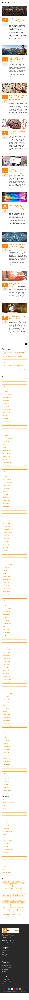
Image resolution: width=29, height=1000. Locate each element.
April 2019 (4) (6, 547)
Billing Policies (6, 953)
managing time (6, 900)
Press (4, 837)
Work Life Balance (7, 872)
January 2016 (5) (6, 647)
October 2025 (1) (7, 406)
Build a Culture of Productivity (14, 881)
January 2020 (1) (6, 520)
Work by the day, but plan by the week (16, 170)
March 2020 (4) (6, 515)
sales (8, 909)
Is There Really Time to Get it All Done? (17, 317)
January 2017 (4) (6, 611)
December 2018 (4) (7, 559)
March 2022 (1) (6, 476)
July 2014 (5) (6, 699)
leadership (9, 897)
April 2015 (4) (6, 673)
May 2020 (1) (6, 509)
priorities (13, 905)
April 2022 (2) (6, 474)
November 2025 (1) (7, 403)
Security (4, 957)
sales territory (13, 909)
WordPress (5, 869)
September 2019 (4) (7, 532)
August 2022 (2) (6, 465)
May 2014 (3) (6, 705)
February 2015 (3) (7, 679)
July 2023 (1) (6, 441)
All (3, 799)
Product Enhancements (8, 840)
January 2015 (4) (6, 682)
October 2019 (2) (7, 529)
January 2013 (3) (6, 746)
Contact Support (6, 981)
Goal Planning (10, 895)
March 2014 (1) (6, 711)
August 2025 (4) (6, 412)
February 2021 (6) (7, 500)
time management (7, 914)
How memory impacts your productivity (17, 132)
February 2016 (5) (7, 644)
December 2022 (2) (7, 453)
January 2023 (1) (6, 450)
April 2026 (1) (6, 389)
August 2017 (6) (6, 591)
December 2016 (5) (7, 614)
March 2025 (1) (6, 418)
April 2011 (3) (6, 784)
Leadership (5, 822)
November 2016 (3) (7, 617)
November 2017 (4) (7, 582)
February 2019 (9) (7, 553)
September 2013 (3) (7, 729)
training (14, 914)
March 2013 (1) (6, 743)
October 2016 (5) (7, 620)
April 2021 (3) (6, 494)
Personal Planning (7, 967)
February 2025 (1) (7, 421)
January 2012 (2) (6, 761)
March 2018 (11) (6, 573)
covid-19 (11, 888)
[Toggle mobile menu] (26, 3)
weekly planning (6, 916)
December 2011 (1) (7, 764)
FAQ (3, 984)
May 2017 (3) (6, 600)
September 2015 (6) (7, 658)
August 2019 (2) (6, 535)
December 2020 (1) (7, 503)
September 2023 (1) (7, 438)
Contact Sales (5, 979)
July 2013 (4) (6, 734)
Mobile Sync (6, 828)
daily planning (23, 893)
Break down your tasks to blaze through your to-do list (18, 20)
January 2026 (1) (6, 397)
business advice (6, 883)
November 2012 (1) (7, 752)
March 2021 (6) (6, 497)
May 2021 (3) (6, 491)
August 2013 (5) (6, 732)
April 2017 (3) (6, 603)
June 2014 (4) (6, 702)
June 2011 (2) (6, 778)
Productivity (6, 846)
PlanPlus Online (6, 905)
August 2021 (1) (6, 485)
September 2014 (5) (7, 693)
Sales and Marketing (8, 858)
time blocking (17, 912)
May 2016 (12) (6, 635)
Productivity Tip (13, 907)
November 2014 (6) (7, 688)
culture (20, 888)
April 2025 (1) (6, 415)
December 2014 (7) (7, 685)
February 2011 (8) (7, 790)
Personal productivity (14, 902)
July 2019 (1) (6, 538)
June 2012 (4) (6, 755)
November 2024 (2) (7, 430)
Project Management (8, 849)
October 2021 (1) (7, 479)
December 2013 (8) (7, 720)
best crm (5, 881)
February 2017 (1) (7, 608)
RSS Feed (4, 971)
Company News (6, 808)
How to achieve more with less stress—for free (16, 59)
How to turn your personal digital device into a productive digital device (17, 207)
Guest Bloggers (6, 820)
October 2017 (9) (7, 585)
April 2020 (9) (6, 512)
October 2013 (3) (7, 726)
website (5, 866)
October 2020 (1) (7, 506)
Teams (4, 861)
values (19, 914)
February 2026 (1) (7, 394)
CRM (4, 811)
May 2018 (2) (6, 567)
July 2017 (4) (6, 594)
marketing (13, 900)
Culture (4, 814)
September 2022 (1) (7, 462)
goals (16, 895)
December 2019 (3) (7, 523)
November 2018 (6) (7, 562)
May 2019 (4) (6, 544)
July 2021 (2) (6, 488)
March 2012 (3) (6, 758)
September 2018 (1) (7, 564)
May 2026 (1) (6, 386)
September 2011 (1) (7, 770)
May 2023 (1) (6, 444)
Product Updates (7, 843)
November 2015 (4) (7, 652)
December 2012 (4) (7, 749)
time (12, 912)
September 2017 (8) (7, 588)
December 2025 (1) (7, 400)
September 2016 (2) (7, 623)
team (8, 912)
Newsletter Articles (7, 831)
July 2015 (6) (6, 664)
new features (20, 900)
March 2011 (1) (6, 787)
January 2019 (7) (6, 556)
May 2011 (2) (6, 781)
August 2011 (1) (6, 773)
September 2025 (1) (7, 409)
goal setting (21, 895)
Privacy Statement (7, 955)
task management (22, 909)
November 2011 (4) (7, 767)
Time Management (7, 864)
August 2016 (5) (6, 626)
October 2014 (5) (7, 691)
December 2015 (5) (7, 649)
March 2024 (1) (6, 435)
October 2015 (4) (7, 655)
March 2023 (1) (6, 447)
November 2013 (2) (7, 723)
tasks (4, 912)
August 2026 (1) (6, 380)
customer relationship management (10, 893)
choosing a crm (17, 886)
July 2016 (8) (6, 629)
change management (7, 886)
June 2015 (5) (6, 667)
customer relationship (7, 890)
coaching (23, 886)
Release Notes (6, 855)
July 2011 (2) (6, 776)
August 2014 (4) (6, 696)
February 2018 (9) (7, 576)
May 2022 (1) (6, 471)
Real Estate (5, 852)
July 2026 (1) (6, 383)
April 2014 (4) (6, 708)
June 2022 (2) (6, 468)
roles (4, 909)
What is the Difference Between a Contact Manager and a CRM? (17, 246)
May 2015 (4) (6, 670)
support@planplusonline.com (9, 943)
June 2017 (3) (6, 597)
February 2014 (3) (7, 714)
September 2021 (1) (7, 482)
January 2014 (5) (6, 717)
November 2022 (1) (7, 456)
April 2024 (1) (6, 433)
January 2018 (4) (6, 579)
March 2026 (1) (6, 391)
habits (4, 897)
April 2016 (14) (6, 638)
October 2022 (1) (7, 459)
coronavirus (5, 888)
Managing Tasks (15, 284)
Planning (5, 834)
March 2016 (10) (6, 641)
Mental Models (6, 825)
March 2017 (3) (6, 605)
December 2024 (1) (7, 427)
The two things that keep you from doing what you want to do (18, 97)
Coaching (5, 805)
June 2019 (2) (6, 541)
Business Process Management (10, 802)
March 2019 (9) (6, 550)
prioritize (19, 905)
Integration (5, 969)
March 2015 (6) (6, 676)
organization (5, 902)
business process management (17, 883)
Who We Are (5, 950)
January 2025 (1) (6, 424)
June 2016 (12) (6, 632)
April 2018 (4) (6, 570)
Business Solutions (7, 965)
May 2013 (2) (6, 737)
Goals (4, 817)
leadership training (17, 897)
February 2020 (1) (7, 518)
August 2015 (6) (6, 661)
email (4, 895)
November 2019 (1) (7, 526)
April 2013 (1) (6, 740)
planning (22, 902)
